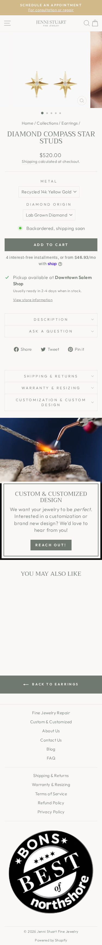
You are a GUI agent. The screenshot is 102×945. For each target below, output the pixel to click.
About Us (51, 730)
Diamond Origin (49, 204)
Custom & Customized (51, 721)
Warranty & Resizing (51, 388)
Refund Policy (51, 802)
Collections (47, 123)
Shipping (29, 161)
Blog (51, 749)
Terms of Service (51, 793)
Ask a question (51, 331)
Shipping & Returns (51, 376)
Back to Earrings (55, 684)
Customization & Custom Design (51, 402)
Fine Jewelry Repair (51, 712)
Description (51, 319)
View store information (32, 300)
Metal (49, 181)
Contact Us (50, 740)
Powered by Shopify (51, 940)
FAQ (51, 758)
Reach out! (51, 545)
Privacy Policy (51, 811)
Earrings (69, 123)
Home (27, 123)
